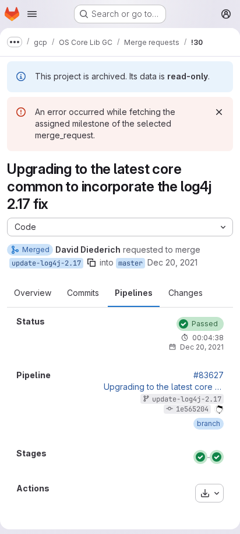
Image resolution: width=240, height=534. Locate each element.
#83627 (208, 375)
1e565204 (192, 409)
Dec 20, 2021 (172, 262)
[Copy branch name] (91, 263)
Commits (83, 293)
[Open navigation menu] (32, 14)
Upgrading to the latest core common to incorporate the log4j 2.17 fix (164, 387)
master (130, 263)
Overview (32, 293)
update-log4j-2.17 (46, 263)
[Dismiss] (219, 112)
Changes (185, 293)
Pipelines (134, 293)
